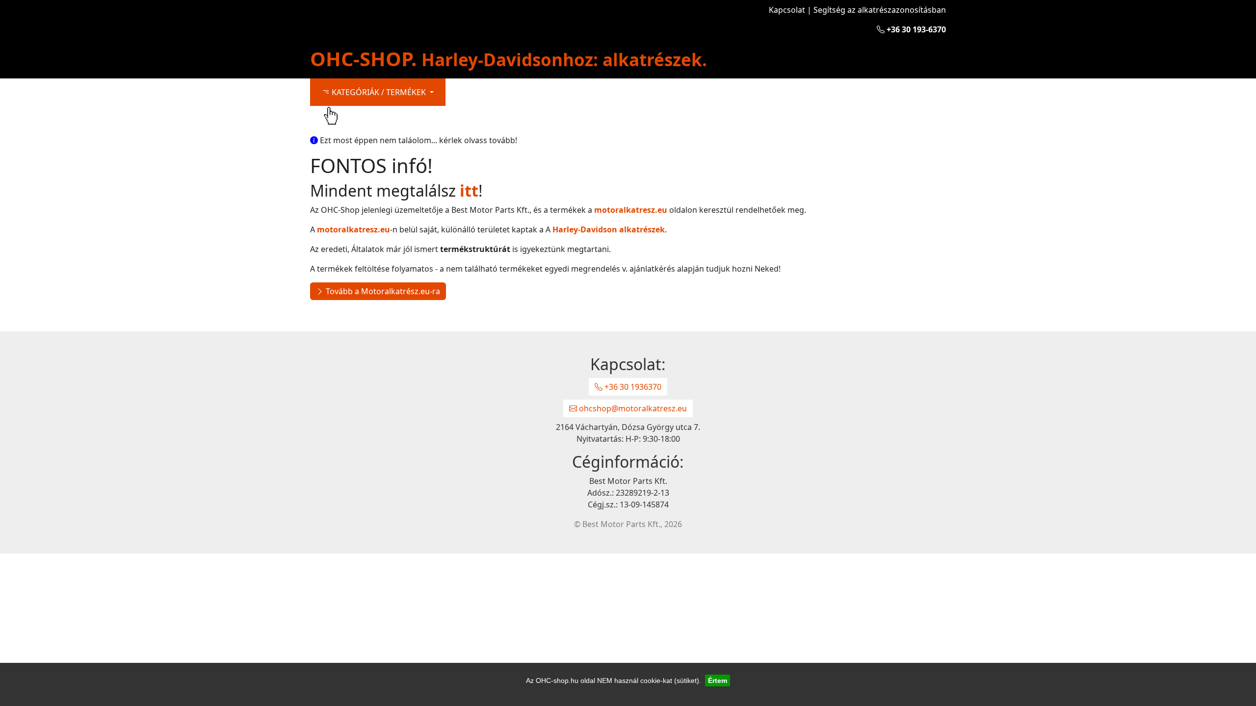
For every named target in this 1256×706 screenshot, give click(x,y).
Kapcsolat (787, 9)
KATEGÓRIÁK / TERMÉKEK (379, 92)
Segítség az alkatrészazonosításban (879, 9)
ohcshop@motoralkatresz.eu (632, 408)
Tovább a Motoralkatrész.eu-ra (382, 291)
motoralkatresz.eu (630, 209)
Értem (717, 680)
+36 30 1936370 (631, 386)
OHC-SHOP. (508, 58)
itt (469, 190)
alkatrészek (608, 229)
